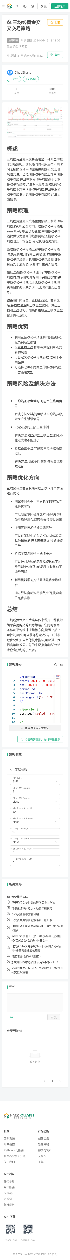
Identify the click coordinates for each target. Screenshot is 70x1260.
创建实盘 (43, 1138)
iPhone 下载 (10, 1239)
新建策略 (43, 1144)
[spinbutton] (35, 791)
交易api (8, 1193)
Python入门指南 (14, 1150)
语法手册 (9, 1181)
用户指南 (9, 1144)
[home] (9, 6)
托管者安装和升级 (15, 1156)
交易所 (42, 1156)
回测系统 (9, 1138)
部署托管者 (45, 1150)
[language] (25, 6)
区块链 (8, 1198)
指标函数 (9, 1204)
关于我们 (9, 1161)
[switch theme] (33, 6)
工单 (41, 1161)
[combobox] (33, 781)
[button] (11, 770)
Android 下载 (28, 1239)
